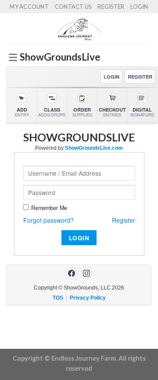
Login (139, 6)
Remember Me (49, 208)
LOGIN (111, 76)
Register (110, 6)
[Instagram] (86, 273)
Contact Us (73, 6)
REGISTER (140, 76)
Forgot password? (48, 220)
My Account (29, 6)
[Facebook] (71, 273)
